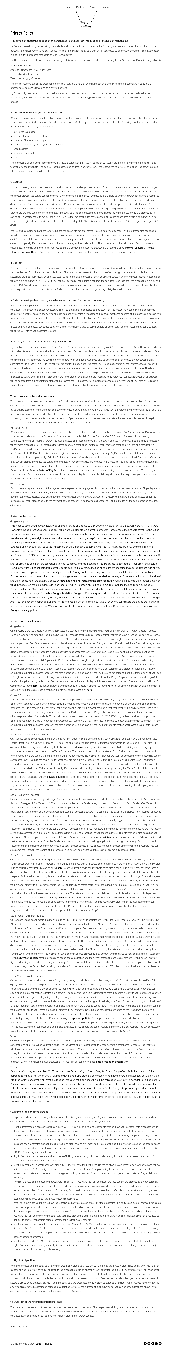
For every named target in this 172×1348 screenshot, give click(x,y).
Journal (67, 7)
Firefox (149, 247)
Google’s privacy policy (23, 610)
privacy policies (56, 776)
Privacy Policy (21, 33)
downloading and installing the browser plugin (87, 580)
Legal (38, 1343)
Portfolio (80, 7)
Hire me (104, 7)
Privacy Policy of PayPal (43, 470)
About (93, 7)
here (18, 505)
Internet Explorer (134, 247)
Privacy (48, 1343)
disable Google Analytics (57, 593)
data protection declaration (112, 1061)
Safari (24, 252)
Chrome (14, 252)
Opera (34, 252)
